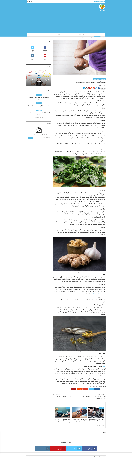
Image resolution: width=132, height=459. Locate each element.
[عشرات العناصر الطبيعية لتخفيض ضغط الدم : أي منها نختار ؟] (79, 412)
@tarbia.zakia (64, 442)
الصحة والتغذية (96, 79)
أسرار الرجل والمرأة (82, 34)
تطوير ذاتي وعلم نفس (67, 34)
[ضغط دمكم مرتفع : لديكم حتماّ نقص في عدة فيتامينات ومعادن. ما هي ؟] (96, 412)
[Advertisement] (66, 21)
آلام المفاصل (100, 386)
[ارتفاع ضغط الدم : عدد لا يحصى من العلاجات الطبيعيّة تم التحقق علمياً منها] (62, 412)
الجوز (104, 366)
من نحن (46, 34)
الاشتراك (30, 137)
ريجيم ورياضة (52, 34)
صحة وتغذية (98, 34)
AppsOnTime (28, 456)
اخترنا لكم (38, 77)
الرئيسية (102, 34)
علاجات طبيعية (90, 34)
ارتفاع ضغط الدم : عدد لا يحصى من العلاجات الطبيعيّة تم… (39, 112)
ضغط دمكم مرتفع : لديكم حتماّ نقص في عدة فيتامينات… (38, 97)
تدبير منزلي (74, 34)
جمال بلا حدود (58, 34)
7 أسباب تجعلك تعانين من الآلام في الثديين (62, 396)
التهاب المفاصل (95, 293)
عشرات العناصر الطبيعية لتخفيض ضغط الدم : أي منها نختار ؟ (39, 105)
